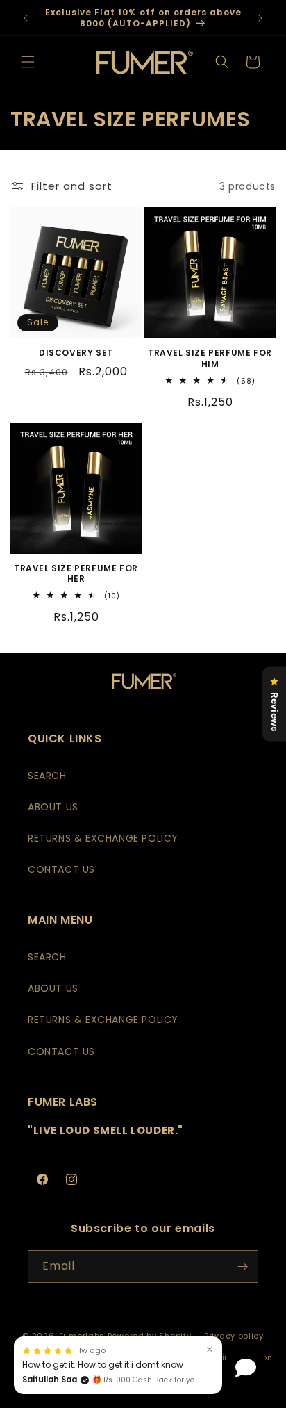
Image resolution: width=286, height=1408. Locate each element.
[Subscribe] (242, 1266)
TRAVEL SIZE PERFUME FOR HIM (210, 358)
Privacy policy (234, 1335)
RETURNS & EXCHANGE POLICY (103, 838)
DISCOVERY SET (76, 353)
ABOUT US (53, 807)
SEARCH (47, 776)
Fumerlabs (82, 1335)
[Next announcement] (260, 18)
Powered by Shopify (150, 1335)
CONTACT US (61, 869)
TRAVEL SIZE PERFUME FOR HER (76, 573)
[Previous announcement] (25, 18)
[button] (27, 62)
